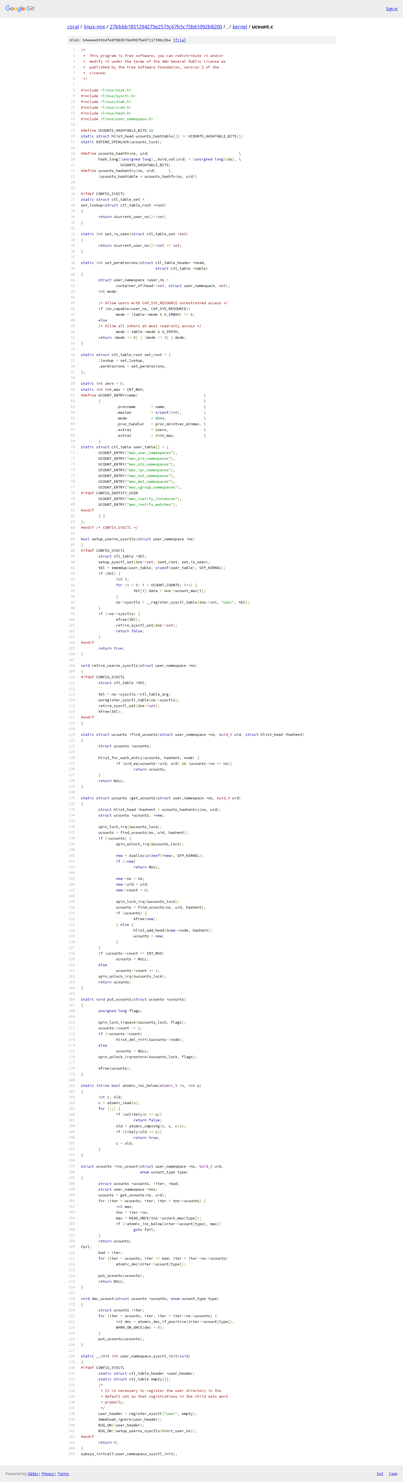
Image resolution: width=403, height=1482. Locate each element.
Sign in (392, 8)
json (393, 1473)
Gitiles (33, 1473)
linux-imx (94, 26)
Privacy (48, 1473)
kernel (239, 26)
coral (73, 26)
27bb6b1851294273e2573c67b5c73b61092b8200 (166, 26)
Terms (63, 1473)
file (179, 40)
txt (380, 1473)
